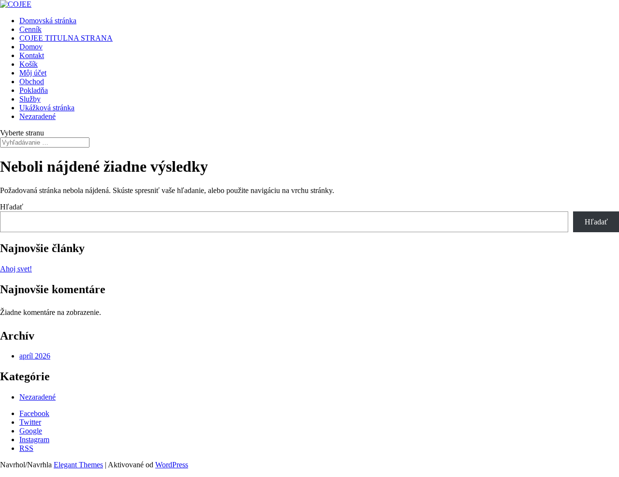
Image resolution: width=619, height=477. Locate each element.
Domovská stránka (47, 20)
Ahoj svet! (16, 269)
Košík (28, 64)
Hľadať (11, 207)
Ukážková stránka (46, 108)
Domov (31, 47)
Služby (30, 99)
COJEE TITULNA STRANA (66, 38)
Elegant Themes (78, 465)
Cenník (30, 29)
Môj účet (32, 73)
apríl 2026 (34, 356)
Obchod (31, 81)
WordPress (171, 465)
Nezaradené (37, 116)
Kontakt (31, 55)
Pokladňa (33, 90)
